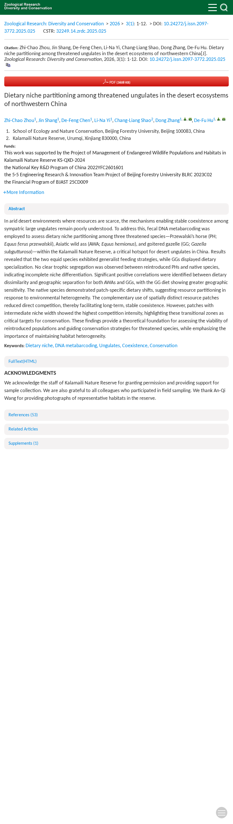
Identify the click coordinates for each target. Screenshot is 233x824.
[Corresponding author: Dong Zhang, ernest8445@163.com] (185, 119)
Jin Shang (47, 120)
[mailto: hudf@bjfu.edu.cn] (223, 119)
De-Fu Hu (203, 120)
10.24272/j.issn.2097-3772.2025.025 (187, 59)
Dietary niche (39, 346)
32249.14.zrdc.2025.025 (81, 31)
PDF (119, 82)
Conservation (163, 346)
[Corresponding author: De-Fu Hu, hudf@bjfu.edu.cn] (218, 119)
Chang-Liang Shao (133, 120)
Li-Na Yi (102, 120)
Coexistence (134, 346)
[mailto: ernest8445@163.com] (190, 119)
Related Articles (23, 429)
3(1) (130, 24)
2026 (115, 24)
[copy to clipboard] (7, 65)
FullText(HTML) (23, 361)
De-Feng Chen (75, 120)
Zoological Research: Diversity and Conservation (54, 24)
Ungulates (109, 346)
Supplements (23, 443)
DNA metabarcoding (76, 346)
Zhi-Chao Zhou (19, 120)
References (23, 415)
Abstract (17, 209)
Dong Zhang (167, 120)
